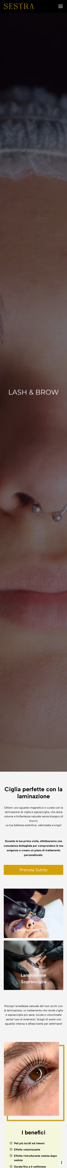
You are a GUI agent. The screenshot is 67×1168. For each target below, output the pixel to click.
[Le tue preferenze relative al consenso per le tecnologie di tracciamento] (62, 1162)
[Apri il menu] (60, 6)
